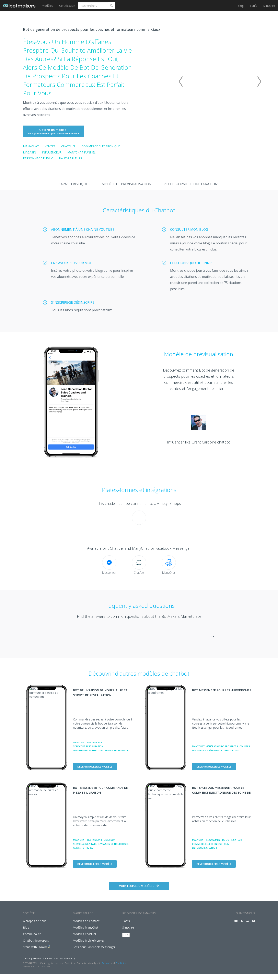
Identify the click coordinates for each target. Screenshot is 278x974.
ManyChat (31, 146)
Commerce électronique (101, 146)
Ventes (50, 146)
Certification (67, 6)
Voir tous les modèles (136, 886)
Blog (241, 6)
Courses (245, 746)
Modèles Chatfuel (84, 934)
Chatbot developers (36, 940)
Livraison (109, 839)
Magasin (29, 152)
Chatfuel (68, 146)
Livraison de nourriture (88, 750)
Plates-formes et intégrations (191, 184)
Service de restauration (88, 746)
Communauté (32, 934)
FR (125, 934)
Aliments (78, 847)
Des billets (199, 750)
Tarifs (253, 6)
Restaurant (94, 742)
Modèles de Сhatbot (86, 921)
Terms (26, 958)
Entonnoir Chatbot (204, 847)
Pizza (89, 847)
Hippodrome (231, 750)
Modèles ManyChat (85, 927)
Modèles (47, 6)
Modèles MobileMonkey (88, 940)
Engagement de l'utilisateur (224, 839)
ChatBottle (121, 963)
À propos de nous (34, 921)
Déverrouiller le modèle (94, 766)
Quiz (227, 843)
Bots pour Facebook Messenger (94, 947)
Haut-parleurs (70, 158)
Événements (214, 750)
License (47, 958)
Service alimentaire (85, 843)
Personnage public (38, 158)
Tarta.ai (106, 963)
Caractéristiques (74, 184)
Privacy (37, 958)
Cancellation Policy (64, 958)
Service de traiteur (117, 750)
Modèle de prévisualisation (126, 184)
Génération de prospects (222, 746)
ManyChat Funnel (81, 152)
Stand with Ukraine (35, 947)
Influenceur (51, 152)
